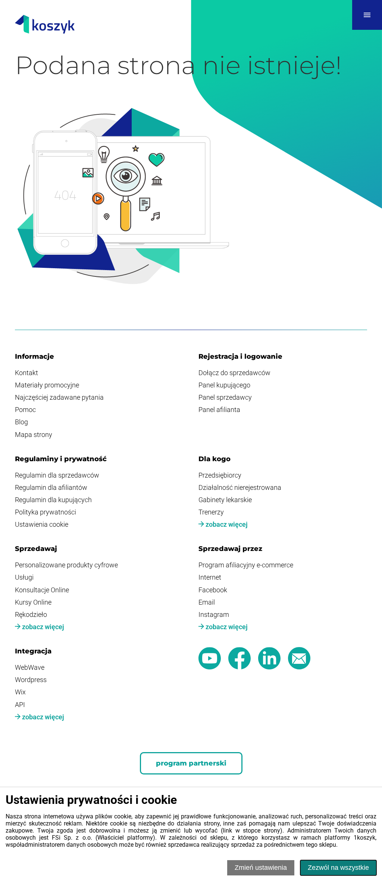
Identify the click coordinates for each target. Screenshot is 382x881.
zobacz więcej (226, 524)
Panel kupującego (224, 385)
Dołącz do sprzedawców (234, 373)
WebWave (29, 667)
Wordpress (31, 680)
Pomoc (25, 409)
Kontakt (26, 373)
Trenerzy (211, 512)
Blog (21, 422)
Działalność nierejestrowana (239, 487)
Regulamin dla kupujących (53, 500)
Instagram (213, 614)
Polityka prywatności (45, 512)
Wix (20, 692)
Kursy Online (33, 602)
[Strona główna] (45, 25)
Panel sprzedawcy (225, 397)
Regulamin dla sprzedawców (57, 475)
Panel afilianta (219, 409)
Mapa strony (33, 434)
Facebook (212, 590)
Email (206, 602)
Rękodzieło (31, 614)
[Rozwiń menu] (367, 15)
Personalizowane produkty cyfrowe (66, 565)
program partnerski (191, 763)
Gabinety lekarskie (225, 500)
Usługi (24, 577)
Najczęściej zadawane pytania (59, 397)
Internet (209, 577)
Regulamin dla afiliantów (51, 487)
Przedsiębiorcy (219, 475)
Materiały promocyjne (47, 385)
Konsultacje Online (42, 590)
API (20, 705)
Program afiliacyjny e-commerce (245, 565)
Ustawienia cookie (41, 524)
